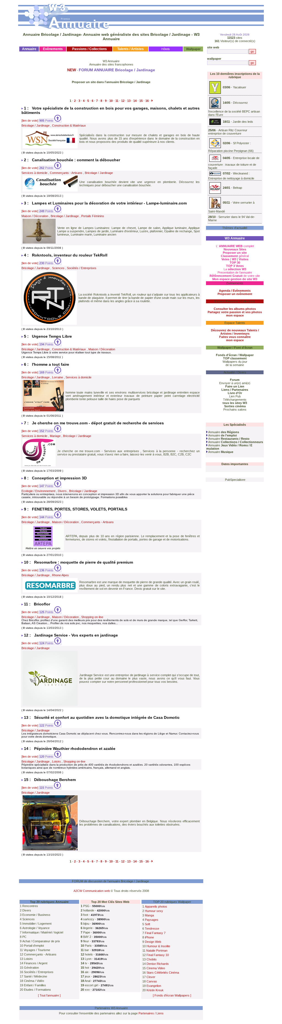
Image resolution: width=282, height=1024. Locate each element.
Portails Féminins (92, 216)
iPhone (149, 937)
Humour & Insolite (158, 946)
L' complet (235, 246)
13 (129, 100)
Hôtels (165, 49)
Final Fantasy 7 (155, 933)
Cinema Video (156, 968)
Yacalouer (239, 87)
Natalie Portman (156, 950)
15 (141, 100)
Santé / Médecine (35, 976)
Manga (149, 915)
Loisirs (56, 761)
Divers (62, 491)
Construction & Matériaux (69, 125)
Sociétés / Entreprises (81, 268)
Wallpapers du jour (235, 361)
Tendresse (152, 928)
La (235, 269)
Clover (151, 977)
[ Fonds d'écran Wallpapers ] (172, 995)
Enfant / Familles (35, 985)
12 (122, 100)
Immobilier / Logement (36, 923)
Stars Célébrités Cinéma (163, 972)
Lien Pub (235, 396)
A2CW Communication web (92, 890)
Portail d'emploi (34, 945)
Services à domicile (34, 172)
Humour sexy (154, 911)
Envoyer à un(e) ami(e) (234, 383)
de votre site (235, 275)
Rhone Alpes (60, 575)
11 (116, 100)
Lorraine (57, 377)
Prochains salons (234, 409)
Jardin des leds (243, 121)
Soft (147, 924)
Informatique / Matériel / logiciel (42, 932)
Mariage (55, 436)
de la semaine (235, 365)
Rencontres (30, 906)
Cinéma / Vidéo (34, 980)
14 (135, 100)
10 (111, 100)
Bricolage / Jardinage (35, 125)
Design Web (153, 941)
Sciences (58, 268)
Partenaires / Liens (151, 1013)
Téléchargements (234, 399)
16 (147, 100)
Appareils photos (156, 906)
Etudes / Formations (37, 989)
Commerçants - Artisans (66, 172)
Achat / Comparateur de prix (41, 941)
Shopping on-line (92, 617)
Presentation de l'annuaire (235, 272)
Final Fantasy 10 (158, 955)
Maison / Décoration (34, 216)
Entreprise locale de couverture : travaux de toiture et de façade (233, 163)
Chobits (152, 959)
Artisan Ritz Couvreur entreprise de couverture (227, 132)
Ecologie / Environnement (38, 491)
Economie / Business (36, 914)
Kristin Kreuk (155, 990)
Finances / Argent (35, 963)
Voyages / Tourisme (37, 950)
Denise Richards (158, 963)
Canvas (152, 981)
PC (24, 936)
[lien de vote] (29, 120)
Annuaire (223, 432)
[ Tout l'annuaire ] (49, 995)
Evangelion (154, 985)
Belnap (237, 187)
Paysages (151, 919)
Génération (31, 967)
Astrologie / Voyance (36, 928)
